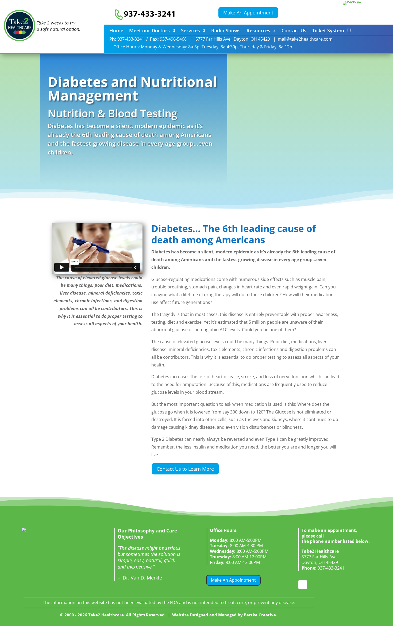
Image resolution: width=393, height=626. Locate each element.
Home (116, 31)
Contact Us (294, 31)
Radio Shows (226, 31)
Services (190, 31)
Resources (258, 31)
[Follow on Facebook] (302, 584)
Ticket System (328, 31)
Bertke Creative (260, 614)
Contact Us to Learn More (185, 469)
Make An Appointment (248, 12)
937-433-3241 (323, 568)
